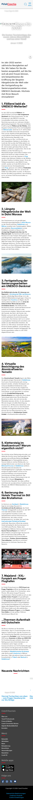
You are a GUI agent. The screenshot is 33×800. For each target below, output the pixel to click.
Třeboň (14, 657)
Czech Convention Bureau (10, 723)
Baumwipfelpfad (16, 228)
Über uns (4, 716)
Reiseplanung (6, 746)
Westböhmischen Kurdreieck (19, 651)
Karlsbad (15, 504)
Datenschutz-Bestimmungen (16, 793)
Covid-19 (4, 755)
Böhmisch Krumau (8, 466)
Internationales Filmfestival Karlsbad (13, 521)
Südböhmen (26, 380)
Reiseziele (5, 739)
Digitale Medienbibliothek (10, 726)
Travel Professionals (8, 719)
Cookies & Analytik (16, 795)
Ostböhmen (21, 224)
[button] (25, 4)
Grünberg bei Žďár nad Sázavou (20, 294)
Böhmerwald (7, 129)
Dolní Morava (26, 222)
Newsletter (5, 753)
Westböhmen (24, 504)
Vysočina (14, 300)
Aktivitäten (5, 741)
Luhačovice (16, 653)
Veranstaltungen (7, 750)
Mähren (4, 226)
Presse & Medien (7, 721)
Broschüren (5, 748)
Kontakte (4, 728)
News (3, 743)
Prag (26, 156)
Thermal (4, 510)
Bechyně (23, 657)
